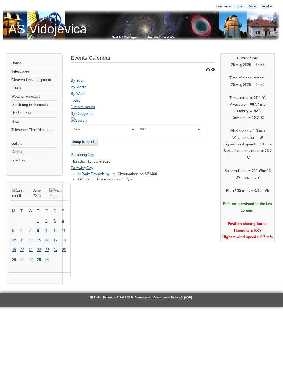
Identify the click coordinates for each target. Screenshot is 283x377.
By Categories (82, 113)
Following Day (82, 168)
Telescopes (20, 71)
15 (39, 240)
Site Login (19, 160)
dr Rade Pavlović (91, 174)
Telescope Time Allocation (32, 130)
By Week (78, 94)
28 (31, 259)
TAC (80, 179)
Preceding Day (82, 155)
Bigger (238, 6)
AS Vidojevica (47, 29)
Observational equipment (31, 80)
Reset (252, 6)
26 (14, 259)
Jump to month (83, 107)
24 (55, 250)
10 (55, 231)
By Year (77, 80)
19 (14, 250)
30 (47, 259)
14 (31, 240)
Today (75, 100)
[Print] (208, 69)
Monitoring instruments (29, 105)
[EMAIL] (213, 69)
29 (39, 259)
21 (31, 250)
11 (63, 231)
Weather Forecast (25, 96)
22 (39, 250)
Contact (17, 152)
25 (64, 250)
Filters (16, 88)
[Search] (79, 120)
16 (47, 240)
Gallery (17, 143)
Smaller (267, 6)
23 (47, 250)
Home (16, 63)
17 (55, 240)
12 (14, 240)
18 (64, 240)
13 (22, 240)
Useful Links (21, 113)
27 (22, 259)
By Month (78, 87)
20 (22, 250)
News (15, 122)
